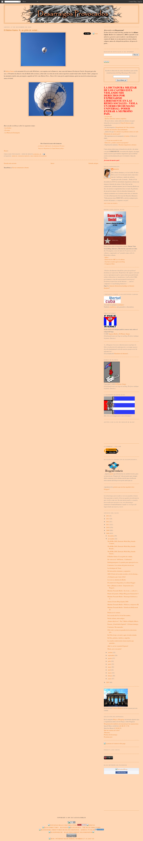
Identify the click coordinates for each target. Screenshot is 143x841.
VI (128, 726)
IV (124, 726)
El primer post (108, 737)
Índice (106, 257)
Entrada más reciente (10, 163)
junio (109, 664)
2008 (108, 533)
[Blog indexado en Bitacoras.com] (62, 825)
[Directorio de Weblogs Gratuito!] (81, 825)
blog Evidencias (126, 123)
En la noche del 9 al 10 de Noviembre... (119, 615)
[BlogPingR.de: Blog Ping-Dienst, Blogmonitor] (71, 832)
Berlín (14, 156)
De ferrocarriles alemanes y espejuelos (118, 571)
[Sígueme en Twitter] (105, 62)
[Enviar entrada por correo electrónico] (43, 154)
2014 (108, 516)
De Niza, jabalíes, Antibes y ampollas (118, 638)
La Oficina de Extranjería (12, 133)
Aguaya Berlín (113, 334)
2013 (108, 519)
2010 (108, 527)
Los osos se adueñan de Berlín (116, 580)
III (122, 726)
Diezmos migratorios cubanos (127, 145)
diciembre (111, 536)
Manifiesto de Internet (121, 354)
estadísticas (112, 307)
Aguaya (116, 169)
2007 (108, 682)
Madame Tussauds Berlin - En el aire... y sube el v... (122, 591)
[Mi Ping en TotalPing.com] (71, 836)
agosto (110, 658)
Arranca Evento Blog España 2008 (117, 602)
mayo (109, 667)
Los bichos (8, 128)
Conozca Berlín (23, 156)
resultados (120, 305)
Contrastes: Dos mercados (115, 627)
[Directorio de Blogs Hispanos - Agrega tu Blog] (67, 830)
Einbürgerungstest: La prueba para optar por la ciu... (123, 562)
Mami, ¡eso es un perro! (114, 649)
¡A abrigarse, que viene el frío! (116, 577)
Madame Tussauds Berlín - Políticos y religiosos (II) (123, 604)
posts (111, 474)
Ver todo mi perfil (111, 203)
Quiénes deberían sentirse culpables (115, 119)
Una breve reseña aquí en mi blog (115, 262)
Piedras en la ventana (113, 613)
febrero (110, 676)
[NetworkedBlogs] (121, 769)
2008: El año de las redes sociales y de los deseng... (122, 574)
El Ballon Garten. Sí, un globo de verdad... (21, 30)
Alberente (107, 733)
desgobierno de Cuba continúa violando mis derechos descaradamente (119, 128)
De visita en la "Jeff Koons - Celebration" (119, 559)
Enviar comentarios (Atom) (20, 168)
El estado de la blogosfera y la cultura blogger (121, 583)
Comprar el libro (110, 264)
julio (109, 661)
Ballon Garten (10, 71)
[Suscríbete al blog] (108, 62)
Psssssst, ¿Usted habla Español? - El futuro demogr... (123, 624)
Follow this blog (121, 772)
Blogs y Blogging (118, 719)
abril (109, 670)
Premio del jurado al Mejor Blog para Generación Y (123, 594)
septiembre (111, 655)
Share (5, 151)
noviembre (111, 539)
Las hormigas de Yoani (114, 568)
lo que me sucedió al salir (114, 140)
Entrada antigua (93, 163)
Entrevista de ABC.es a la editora (115, 259)
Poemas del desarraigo (110, 735)
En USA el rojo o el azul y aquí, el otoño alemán (122, 635)
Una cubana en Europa (38, 156)
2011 (108, 525)
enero (110, 679)
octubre (110, 652)
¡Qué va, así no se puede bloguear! (117, 646)
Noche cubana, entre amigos (115, 618)
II (120, 726)
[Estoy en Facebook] (106, 62)
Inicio (52, 163)
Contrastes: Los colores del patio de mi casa (120, 565)
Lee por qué (108, 116)
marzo (110, 673)
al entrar (126, 136)
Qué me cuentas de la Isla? (112, 730)
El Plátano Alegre (124, 334)
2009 (108, 530)
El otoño (7, 130)
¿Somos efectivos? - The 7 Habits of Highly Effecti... (123, 621)
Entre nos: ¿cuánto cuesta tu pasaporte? (116, 143)
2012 (108, 522)
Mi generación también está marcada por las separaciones (121, 724)
